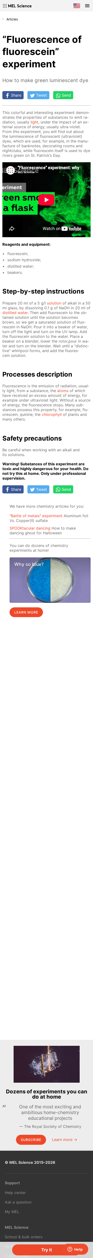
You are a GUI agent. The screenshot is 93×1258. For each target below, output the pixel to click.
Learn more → (64, 1139)
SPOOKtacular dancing (30, 528)
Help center (15, 1192)
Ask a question (18, 1202)
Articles (12, 19)
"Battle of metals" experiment (36, 515)
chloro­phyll (52, 414)
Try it (46, 1249)
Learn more (26, 612)
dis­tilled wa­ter (15, 312)
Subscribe (31, 1140)
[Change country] (77, 5)
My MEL (12, 1211)
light (34, 122)
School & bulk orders (23, 1236)
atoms (62, 390)
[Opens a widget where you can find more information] (75, 1250)
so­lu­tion (54, 303)
